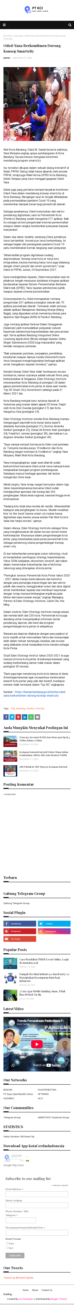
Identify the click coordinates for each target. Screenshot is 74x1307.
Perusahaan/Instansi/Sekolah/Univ (25, 1227)
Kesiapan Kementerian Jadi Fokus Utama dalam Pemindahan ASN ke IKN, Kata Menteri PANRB (43, 753)
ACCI (40, 1098)
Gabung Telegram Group (16, 903)
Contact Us (46, 1290)
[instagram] (54, 931)
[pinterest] (19, 931)
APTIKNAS (43, 1094)
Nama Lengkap (14, 1200)
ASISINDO (8, 1098)
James (7, 57)
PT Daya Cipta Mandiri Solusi (18, 1094)
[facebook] (19, 924)
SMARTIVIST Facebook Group (53, 1117)
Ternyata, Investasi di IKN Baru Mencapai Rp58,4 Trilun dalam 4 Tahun (44, 739)
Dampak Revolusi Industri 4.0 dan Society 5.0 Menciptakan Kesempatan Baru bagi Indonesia (44, 977)
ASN (13, 708)
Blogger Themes (58, 1298)
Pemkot (30, 708)
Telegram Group (12, 1117)
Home (26, 1290)
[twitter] (54, 924)
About (35, 1290)
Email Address (14, 1189)
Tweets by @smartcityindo (18, 1277)
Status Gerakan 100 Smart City (18, 1136)
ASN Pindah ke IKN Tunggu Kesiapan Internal (43, 766)
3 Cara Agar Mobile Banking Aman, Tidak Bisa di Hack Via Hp (42, 993)
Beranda (7, 35)
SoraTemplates (26, 1298)
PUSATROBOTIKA (47, 1089)
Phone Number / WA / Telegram (17, 1213)
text (11, 1248)
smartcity (18, 35)
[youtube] (19, 939)
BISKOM (7, 1089)
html (11, 1243)
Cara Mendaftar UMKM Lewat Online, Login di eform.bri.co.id (44, 961)
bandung (20, 708)
